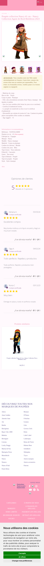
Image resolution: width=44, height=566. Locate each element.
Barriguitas (5, 428)
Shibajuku (27, 452)
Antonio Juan (6, 418)
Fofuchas (26, 418)
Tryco (26, 455)
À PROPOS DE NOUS (31, 503)
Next (42, 347)
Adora (4, 412)
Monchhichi (5, 455)
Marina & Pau (6, 449)
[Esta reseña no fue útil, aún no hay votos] (38, 239)
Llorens (4, 442)
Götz (25, 425)
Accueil (4, 13)
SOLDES (11, 518)
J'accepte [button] (22, 553)
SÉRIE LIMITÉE (11, 512)
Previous (1, 347)
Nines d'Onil (6, 465)
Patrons (26, 465)
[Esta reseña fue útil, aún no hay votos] (34, 239)
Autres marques (29, 459)
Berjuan (26, 412)
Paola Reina (5, 469)
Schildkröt (27, 449)
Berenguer (5, 439)
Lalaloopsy (27, 439)
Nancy (4, 459)
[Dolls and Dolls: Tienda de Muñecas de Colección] (22, 3)
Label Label (27, 435)
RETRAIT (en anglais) (31, 515)
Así (3, 422)
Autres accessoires (29, 462)
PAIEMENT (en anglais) (31, 512)
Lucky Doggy (6, 445)
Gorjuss (26, 422)
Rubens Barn (28, 445)
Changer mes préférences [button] (22, 561)
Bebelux (4, 435)
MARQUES (11, 508)
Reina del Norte (29, 442)
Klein (25, 432)
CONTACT (31, 518)
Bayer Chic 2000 (7, 432)
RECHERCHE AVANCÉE (11, 515)
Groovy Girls (28, 428)
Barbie (4, 425)
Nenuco (4, 462)
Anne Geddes (6, 415)
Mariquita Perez (7, 452)
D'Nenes (26, 415)
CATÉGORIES (11, 503)
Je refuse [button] (22, 557)
